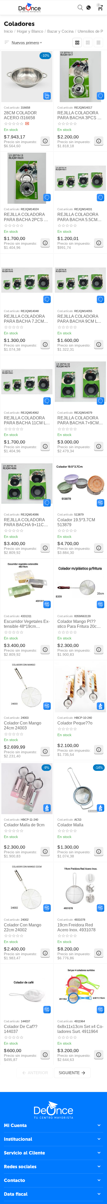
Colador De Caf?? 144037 (20, 1029)
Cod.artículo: (12, 107)
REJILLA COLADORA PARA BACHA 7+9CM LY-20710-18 (78, 420)
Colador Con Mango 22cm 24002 (22, 927)
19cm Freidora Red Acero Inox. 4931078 (76, 927)
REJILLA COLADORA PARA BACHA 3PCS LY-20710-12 (80, 115)
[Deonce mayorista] (29, 7)
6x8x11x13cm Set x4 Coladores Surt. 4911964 (80, 1029)
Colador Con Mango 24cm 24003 (22, 725)
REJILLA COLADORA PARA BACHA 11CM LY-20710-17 (27, 420)
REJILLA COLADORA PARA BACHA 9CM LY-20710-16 (79, 319)
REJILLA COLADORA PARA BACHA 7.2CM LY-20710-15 (24, 319)
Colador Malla (70, 825)
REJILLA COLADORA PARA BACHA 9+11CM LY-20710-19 (25, 522)
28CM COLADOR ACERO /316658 (20, 115)
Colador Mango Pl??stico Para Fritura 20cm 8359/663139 (78, 624)
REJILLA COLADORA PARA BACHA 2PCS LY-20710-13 (27, 217)
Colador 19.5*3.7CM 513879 (76, 522)
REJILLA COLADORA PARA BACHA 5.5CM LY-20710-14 (77, 217)
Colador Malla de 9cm (24, 825)
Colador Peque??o (74, 723)
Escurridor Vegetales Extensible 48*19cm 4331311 (27, 624)
